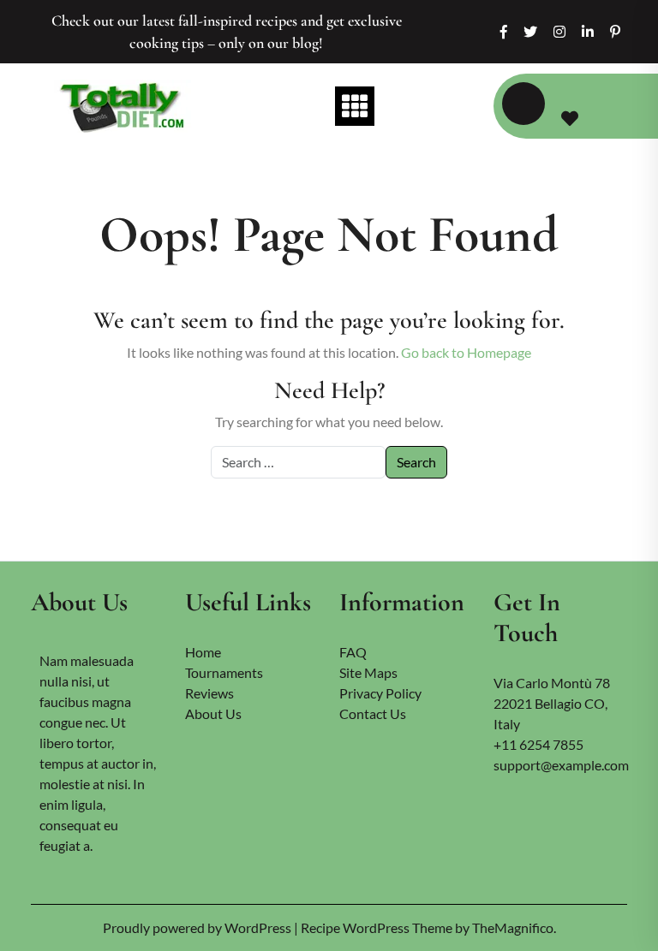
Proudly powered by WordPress (198, 927)
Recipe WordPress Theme (378, 927)
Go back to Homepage (466, 352)
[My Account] (523, 103)
